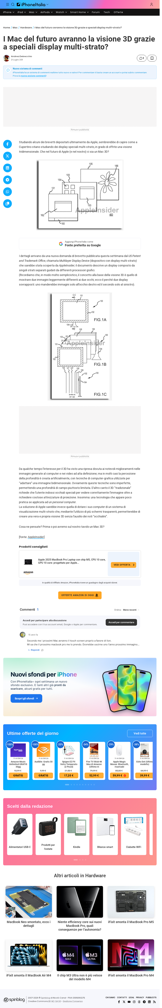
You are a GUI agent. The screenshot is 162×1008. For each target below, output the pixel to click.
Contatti (122, 997)
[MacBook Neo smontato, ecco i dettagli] (29, 902)
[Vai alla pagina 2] (71, 784)
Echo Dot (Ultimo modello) (144, 762)
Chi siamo (110, 997)
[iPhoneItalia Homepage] (31, 4)
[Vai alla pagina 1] (67, 784)
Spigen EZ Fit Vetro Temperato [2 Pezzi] (68, 764)
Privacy (140, 997)
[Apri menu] (47, 4)
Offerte (118, 12)
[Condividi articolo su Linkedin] (7, 168)
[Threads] (139, 1001)
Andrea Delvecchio (21, 56)
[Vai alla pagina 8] (88, 784)
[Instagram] (134, 1001)
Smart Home (78, 12)
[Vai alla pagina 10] (94, 784)
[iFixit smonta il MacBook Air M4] (29, 955)
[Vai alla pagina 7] (85, 784)
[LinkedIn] (149, 1001)
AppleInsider (36, 537)
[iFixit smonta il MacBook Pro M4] (131, 955)
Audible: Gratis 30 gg (43, 762)
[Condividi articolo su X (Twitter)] (7, 156)
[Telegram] (144, 1001)
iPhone (7, 12)
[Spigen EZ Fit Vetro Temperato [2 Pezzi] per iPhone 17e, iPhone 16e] (68, 750)
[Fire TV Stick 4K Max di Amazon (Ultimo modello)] (94, 750)
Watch (60, 12)
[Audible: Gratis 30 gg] (43, 750)
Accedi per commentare (121, 622)
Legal (131, 997)
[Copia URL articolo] (7, 203)
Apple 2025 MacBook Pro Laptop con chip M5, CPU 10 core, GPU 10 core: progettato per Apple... (72, 561)
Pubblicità (151, 997)
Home (6, 27)
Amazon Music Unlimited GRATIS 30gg (18, 764)
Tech (107, 12)
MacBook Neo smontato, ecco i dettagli (28, 924)
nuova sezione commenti (33, 76)
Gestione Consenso (73, 1001)
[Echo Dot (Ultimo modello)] (144, 750)
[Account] (151, 4)
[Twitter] (124, 1001)
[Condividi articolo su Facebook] (7, 144)
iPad (20, 12)
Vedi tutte (140, 733)
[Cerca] (13, 4)
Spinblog (45, 997)
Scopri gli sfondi (24, 698)
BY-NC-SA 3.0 (54, 1001)
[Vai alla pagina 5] (80, 784)
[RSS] (154, 1001)
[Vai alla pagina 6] (82, 784)
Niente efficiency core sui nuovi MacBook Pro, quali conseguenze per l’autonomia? (80, 925)
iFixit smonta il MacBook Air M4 (28, 975)
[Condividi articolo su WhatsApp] (7, 191)
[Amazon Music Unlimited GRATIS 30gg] (18, 750)
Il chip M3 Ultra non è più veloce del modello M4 (79, 977)
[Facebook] (119, 1001)
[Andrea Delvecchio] (6, 58)
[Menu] (7, 4)
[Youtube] (129, 1001)
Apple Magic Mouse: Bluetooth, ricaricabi (119, 764)
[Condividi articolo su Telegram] (7, 179)
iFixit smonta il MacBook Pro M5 (131, 922)
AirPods (45, 12)
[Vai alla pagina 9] (91, 784)
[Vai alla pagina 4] (77, 784)
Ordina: (118, 610)
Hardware (26, 27)
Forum (96, 12)
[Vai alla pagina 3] (74, 784)
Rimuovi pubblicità (80, 129)
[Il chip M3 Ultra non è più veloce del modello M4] (80, 955)
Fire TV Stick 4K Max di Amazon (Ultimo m (94, 764)
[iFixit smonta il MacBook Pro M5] (131, 902)
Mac (31, 12)
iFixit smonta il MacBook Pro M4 (131, 975)
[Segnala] (42, 650)
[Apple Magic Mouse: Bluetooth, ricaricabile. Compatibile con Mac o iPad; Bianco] (119, 750)
